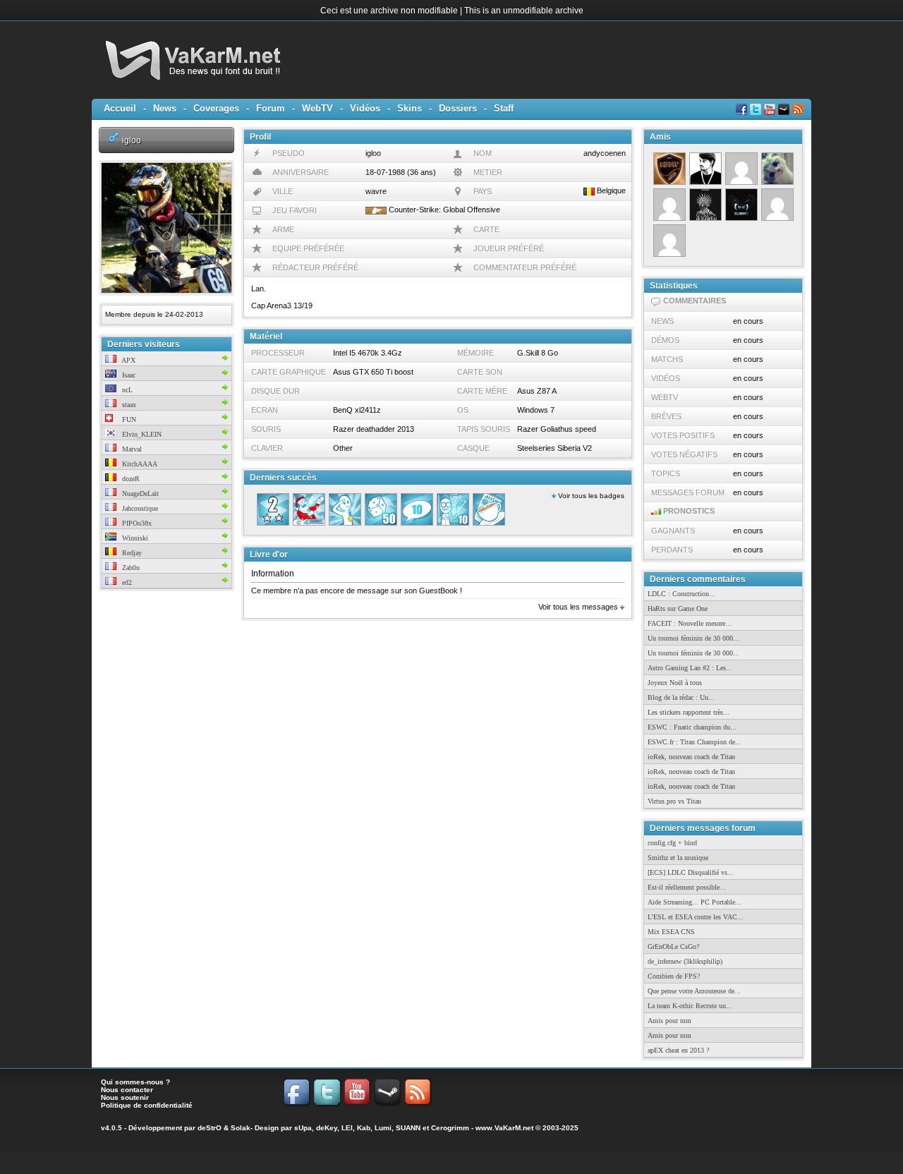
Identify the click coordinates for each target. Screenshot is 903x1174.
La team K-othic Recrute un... (690, 1006)
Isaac (127, 375)
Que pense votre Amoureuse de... (694, 991)
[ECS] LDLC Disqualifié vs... (691, 872)
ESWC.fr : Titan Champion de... (694, 742)
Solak (240, 1128)
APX (127, 360)
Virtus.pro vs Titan (674, 801)
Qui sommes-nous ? (135, 1082)
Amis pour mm (669, 1020)
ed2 (126, 582)
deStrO (210, 1128)
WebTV (317, 108)
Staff (504, 108)
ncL (126, 390)
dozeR (130, 479)
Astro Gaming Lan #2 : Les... (690, 668)
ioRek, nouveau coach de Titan (691, 757)
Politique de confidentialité (147, 1105)
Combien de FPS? (674, 976)
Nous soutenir (125, 1097)
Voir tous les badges (590, 496)
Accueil (120, 108)
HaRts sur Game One (678, 608)
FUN (128, 419)
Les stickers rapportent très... (688, 712)
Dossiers (458, 108)
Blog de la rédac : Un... (681, 697)
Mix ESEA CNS (671, 932)
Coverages (216, 108)
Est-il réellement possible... (687, 887)
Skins (409, 108)
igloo (131, 140)
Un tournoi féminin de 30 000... (693, 638)
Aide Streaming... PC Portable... (694, 902)
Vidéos (365, 108)
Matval (131, 449)
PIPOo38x (136, 523)
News (164, 108)
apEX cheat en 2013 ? (678, 1050)
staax (128, 405)
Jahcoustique (139, 508)
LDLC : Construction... (681, 594)
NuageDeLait (139, 493)
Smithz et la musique (678, 857)
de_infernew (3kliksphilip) (685, 961)
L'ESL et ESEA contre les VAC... (696, 917)
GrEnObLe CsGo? (673, 946)
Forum (270, 108)
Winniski (134, 538)
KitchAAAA (138, 464)
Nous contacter (127, 1090)
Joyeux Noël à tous (675, 682)
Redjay (131, 553)
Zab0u (130, 567)
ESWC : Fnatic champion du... (692, 727)
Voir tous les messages (579, 607)
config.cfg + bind (672, 843)
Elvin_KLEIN (141, 434)
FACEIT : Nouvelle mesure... (690, 623)
